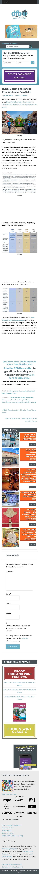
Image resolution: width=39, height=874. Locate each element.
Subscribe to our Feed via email (12, 867)
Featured (9, 393)
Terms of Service (7, 833)
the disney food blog (20, 11)
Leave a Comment (21, 95)
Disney (22, 397)
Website (8, 613)
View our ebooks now (9, 794)
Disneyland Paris (24, 400)
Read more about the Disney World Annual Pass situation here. (19, 363)
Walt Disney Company (9, 849)
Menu (7, 2)
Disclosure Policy (7, 828)
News (14, 393)
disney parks (22, 391)
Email (8, 604)
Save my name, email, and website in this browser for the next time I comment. (18, 628)
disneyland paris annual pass (11, 402)
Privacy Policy (6, 830)
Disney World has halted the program (18, 102)
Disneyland (14, 400)
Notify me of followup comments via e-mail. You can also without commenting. (19, 638)
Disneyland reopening (28, 402)
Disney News (14, 391)
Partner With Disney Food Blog (12, 836)
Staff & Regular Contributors (11, 825)
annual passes (15, 397)
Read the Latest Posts (10, 43)
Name (8, 594)
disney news (29, 397)
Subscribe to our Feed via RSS (12, 864)
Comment (10, 572)
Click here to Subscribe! (21, 376)
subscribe (25, 638)
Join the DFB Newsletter (18, 368)
